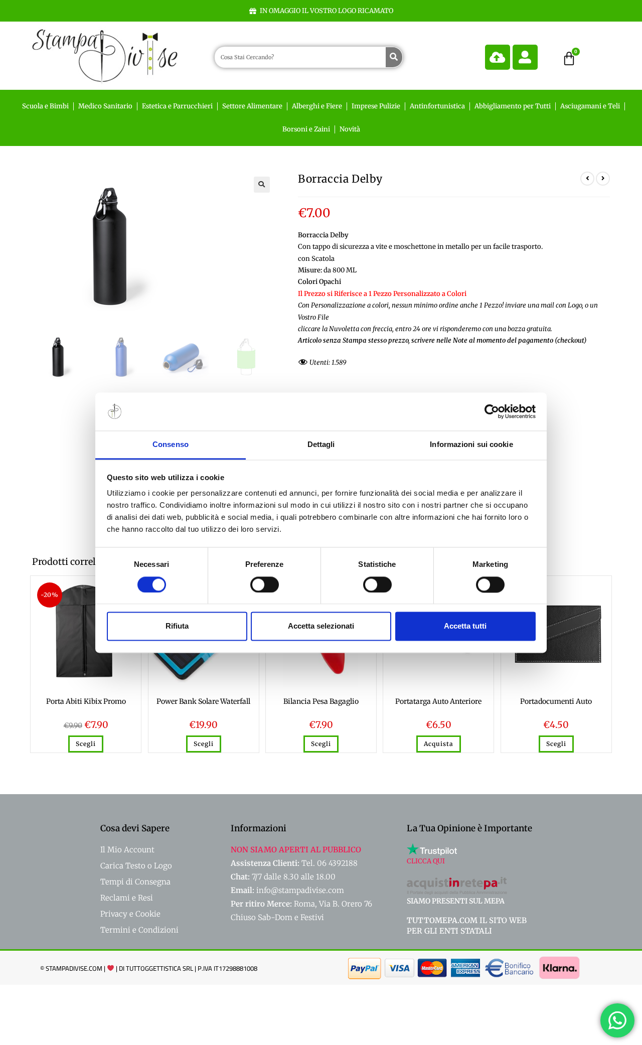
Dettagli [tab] (321, 444)
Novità (350, 129)
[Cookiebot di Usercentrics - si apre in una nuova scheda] (492, 411)
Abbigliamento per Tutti (512, 106)
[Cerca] (394, 57)
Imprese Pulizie (376, 106)
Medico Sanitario (105, 106)
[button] (262, 185)
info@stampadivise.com (300, 890)
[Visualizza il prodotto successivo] (603, 179)
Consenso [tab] (170, 444)
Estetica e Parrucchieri (177, 106)
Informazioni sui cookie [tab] (471, 444)
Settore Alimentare (252, 106)
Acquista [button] (438, 744)
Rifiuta (177, 626)
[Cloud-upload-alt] (497, 57)
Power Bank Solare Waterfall (203, 701)
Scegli (86, 744)
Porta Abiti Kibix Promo (86, 701)
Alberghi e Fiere (317, 106)
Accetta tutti (465, 626)
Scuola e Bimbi (45, 106)
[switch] (264, 584)
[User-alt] (525, 57)
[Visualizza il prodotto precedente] (587, 179)
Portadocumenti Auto (556, 701)
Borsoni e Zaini (306, 129)
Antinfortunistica (437, 106)
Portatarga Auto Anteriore (438, 701)
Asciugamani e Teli (590, 106)
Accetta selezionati (321, 626)
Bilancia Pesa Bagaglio (321, 701)
